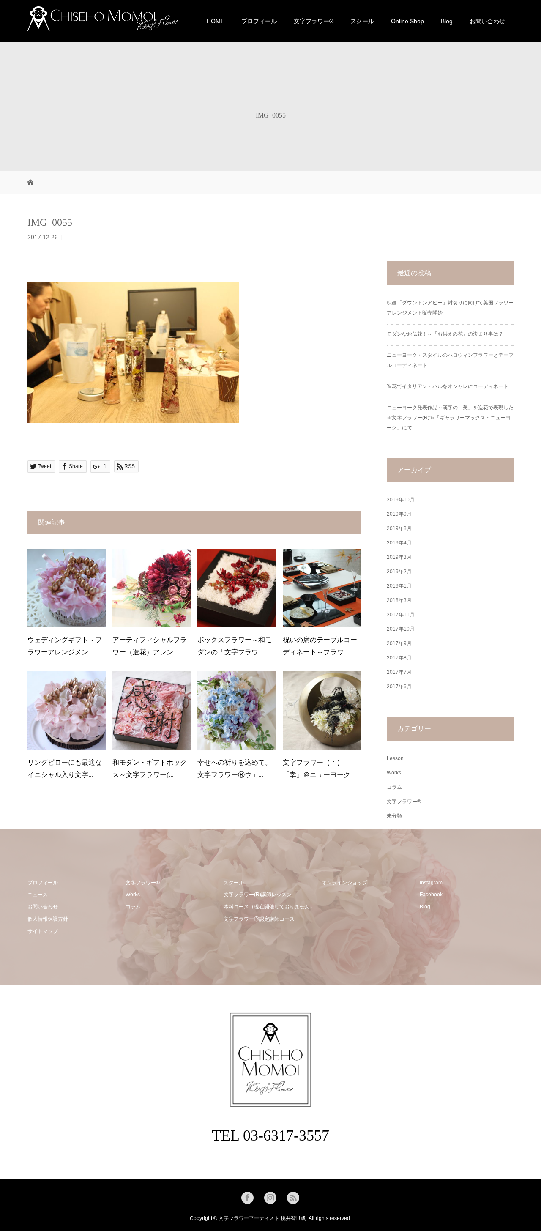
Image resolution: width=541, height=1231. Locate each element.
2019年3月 (399, 557)
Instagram (431, 883)
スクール (362, 21)
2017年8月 (399, 658)
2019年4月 (399, 543)
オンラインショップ (344, 883)
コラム (394, 787)
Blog (447, 21)
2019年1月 (399, 586)
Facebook (431, 894)
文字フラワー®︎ (313, 21)
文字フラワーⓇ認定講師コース (259, 919)
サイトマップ (42, 931)
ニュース (37, 894)
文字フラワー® (404, 801)
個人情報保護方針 (47, 919)
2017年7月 (399, 672)
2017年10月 (401, 629)
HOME (215, 21)
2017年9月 (399, 643)
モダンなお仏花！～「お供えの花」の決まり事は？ (445, 334)
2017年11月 (401, 615)
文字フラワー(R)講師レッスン (258, 894)
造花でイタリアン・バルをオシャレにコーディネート (447, 386)
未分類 (394, 816)
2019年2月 (399, 571)
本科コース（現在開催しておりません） (269, 907)
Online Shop (407, 21)
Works (394, 773)
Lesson (395, 758)
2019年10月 (401, 500)
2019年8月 (399, 528)
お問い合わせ (487, 21)
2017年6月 (399, 686)
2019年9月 (399, 514)
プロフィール (259, 21)
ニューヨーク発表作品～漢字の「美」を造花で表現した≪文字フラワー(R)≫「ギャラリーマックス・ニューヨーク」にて (450, 418)
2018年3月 (399, 600)
